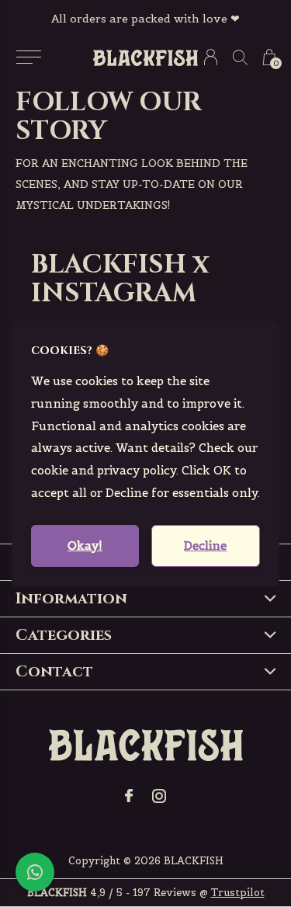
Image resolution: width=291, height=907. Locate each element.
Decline (205, 545)
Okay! (85, 545)
